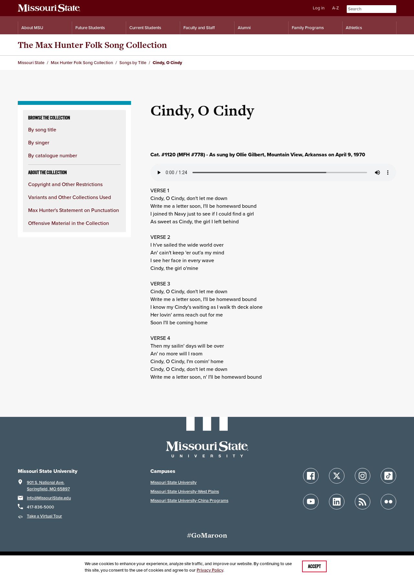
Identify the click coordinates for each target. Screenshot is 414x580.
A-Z (335, 8)
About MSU (32, 28)
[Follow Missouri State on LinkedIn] (336, 501)
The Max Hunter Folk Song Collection (92, 45)
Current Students (145, 28)
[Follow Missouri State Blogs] (362, 501)
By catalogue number (52, 155)
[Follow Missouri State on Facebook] (311, 476)
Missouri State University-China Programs (189, 500)
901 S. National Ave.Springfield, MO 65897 (48, 485)
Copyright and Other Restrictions (65, 184)
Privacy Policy (210, 570)
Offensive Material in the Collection (68, 223)
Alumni (244, 28)
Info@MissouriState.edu (49, 498)
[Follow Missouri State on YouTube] (311, 501)
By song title (42, 129)
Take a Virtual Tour (44, 516)
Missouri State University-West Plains (184, 491)
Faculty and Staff (199, 28)
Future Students (90, 28)
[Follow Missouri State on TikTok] (388, 476)
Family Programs (308, 28)
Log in (318, 8)
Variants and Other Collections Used (69, 197)
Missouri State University (173, 482)
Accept (314, 566)
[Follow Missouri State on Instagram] (362, 476)
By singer (38, 142)
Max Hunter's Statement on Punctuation (73, 210)
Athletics (354, 28)
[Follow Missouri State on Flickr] (388, 501)
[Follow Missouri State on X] (336, 476)
